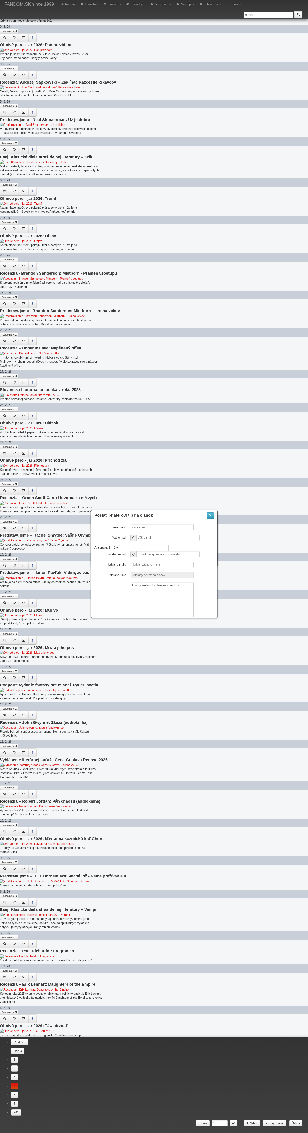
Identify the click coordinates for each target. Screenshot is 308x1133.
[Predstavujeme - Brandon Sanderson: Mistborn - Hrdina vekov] (4, 303)
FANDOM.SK (29, 4)
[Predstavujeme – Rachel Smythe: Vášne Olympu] (4, 528)
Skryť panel (276, 1123)
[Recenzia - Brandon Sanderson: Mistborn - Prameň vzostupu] (4, 266)
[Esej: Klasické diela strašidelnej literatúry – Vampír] (4, 902)
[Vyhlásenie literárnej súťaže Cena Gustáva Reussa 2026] (4, 752)
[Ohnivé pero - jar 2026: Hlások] (4, 416)
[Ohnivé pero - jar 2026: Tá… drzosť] (4, 1018)
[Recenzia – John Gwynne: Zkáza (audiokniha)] (4, 715)
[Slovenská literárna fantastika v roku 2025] (4, 382)
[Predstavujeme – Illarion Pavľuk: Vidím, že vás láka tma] (4, 565)
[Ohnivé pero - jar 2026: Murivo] (4, 603)
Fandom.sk (8, 31)
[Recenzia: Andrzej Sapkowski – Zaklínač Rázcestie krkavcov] (4, 75)
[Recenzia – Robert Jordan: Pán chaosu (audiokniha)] (4, 794)
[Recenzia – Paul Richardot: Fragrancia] (4, 944)
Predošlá (19, 1042)
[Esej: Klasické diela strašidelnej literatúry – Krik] (4, 150)
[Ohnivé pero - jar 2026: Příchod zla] (4, 453)
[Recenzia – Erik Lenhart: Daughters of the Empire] (4, 977)
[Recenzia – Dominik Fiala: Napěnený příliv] (4, 341)
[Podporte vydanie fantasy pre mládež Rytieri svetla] (4, 678)
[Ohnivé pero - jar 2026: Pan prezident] (4, 37)
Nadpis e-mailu (116, 564)
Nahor (253, 1123)
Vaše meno (118, 527)
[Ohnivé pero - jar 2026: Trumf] (4, 191)
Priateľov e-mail (116, 554)
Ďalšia (18, 1051)
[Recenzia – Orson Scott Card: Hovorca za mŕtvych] (4, 491)
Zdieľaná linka (117, 575)
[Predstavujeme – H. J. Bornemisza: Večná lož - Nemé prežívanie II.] (4, 869)
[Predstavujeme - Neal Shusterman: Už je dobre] (4, 112)
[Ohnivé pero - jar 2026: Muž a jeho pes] (4, 640)
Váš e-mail (119, 537)
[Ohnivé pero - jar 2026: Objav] (4, 228)
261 (16, 1112)
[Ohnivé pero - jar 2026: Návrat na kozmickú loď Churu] (4, 831)
